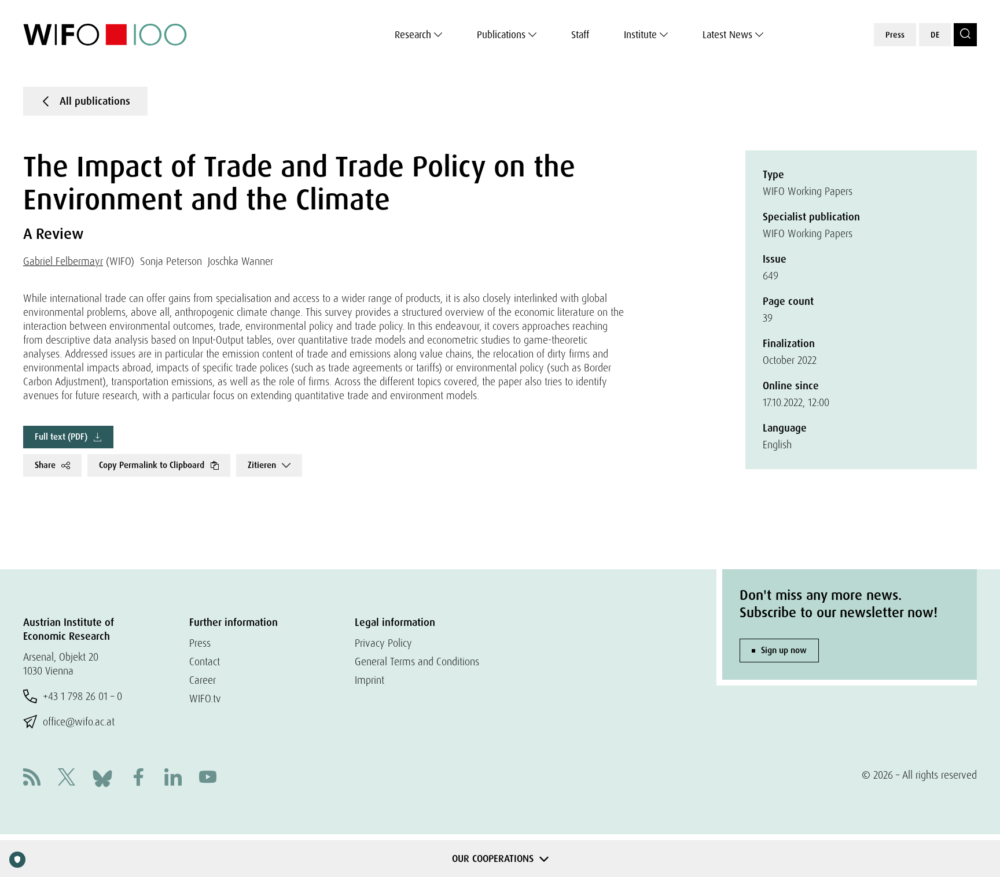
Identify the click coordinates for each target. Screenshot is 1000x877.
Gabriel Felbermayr (63, 261)
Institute (640, 34)
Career (202, 680)
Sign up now (784, 650)
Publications (501, 34)
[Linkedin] (173, 778)
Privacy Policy (383, 643)
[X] (66, 778)
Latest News (727, 34)
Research (413, 34)
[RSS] (32, 778)
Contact (204, 661)
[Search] (965, 34)
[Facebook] (138, 778)
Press (895, 35)
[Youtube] (207, 778)
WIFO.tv (205, 698)
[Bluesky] (102, 777)
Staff (580, 34)
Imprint (369, 680)
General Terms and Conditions (417, 661)
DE (935, 35)
